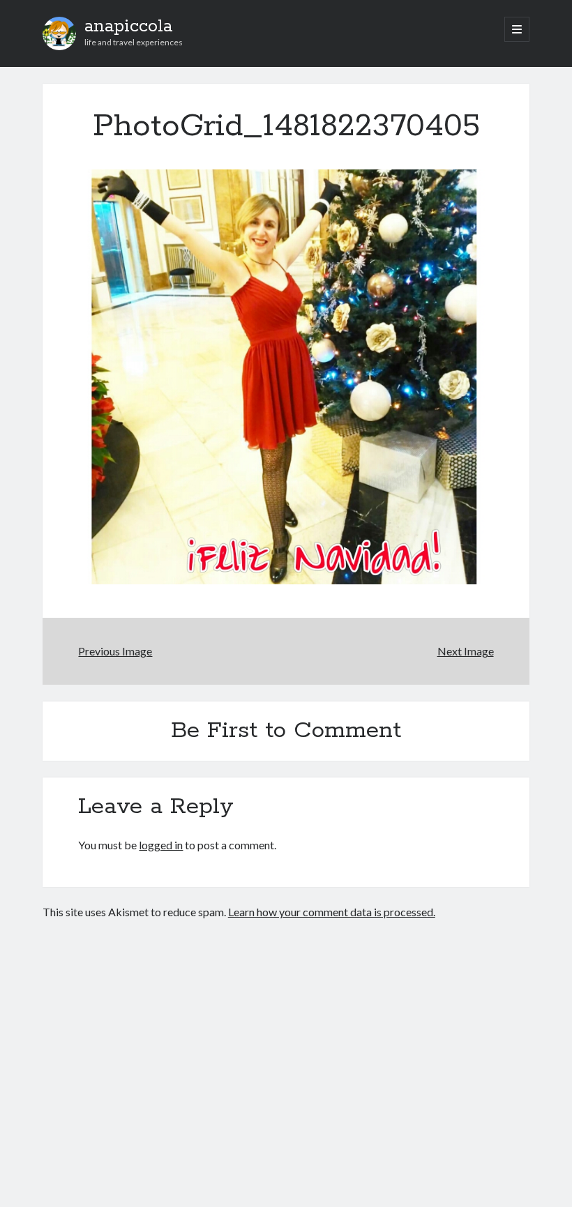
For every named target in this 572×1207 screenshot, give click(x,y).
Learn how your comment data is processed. (331, 911)
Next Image (465, 651)
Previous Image (115, 651)
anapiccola (128, 26)
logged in (161, 844)
